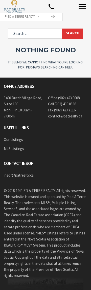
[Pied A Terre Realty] (14, 6)
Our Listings (13, 139)
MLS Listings (14, 148)
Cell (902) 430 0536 (62, 104)
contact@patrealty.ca (65, 116)
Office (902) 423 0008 (64, 97)
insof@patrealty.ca (19, 175)
